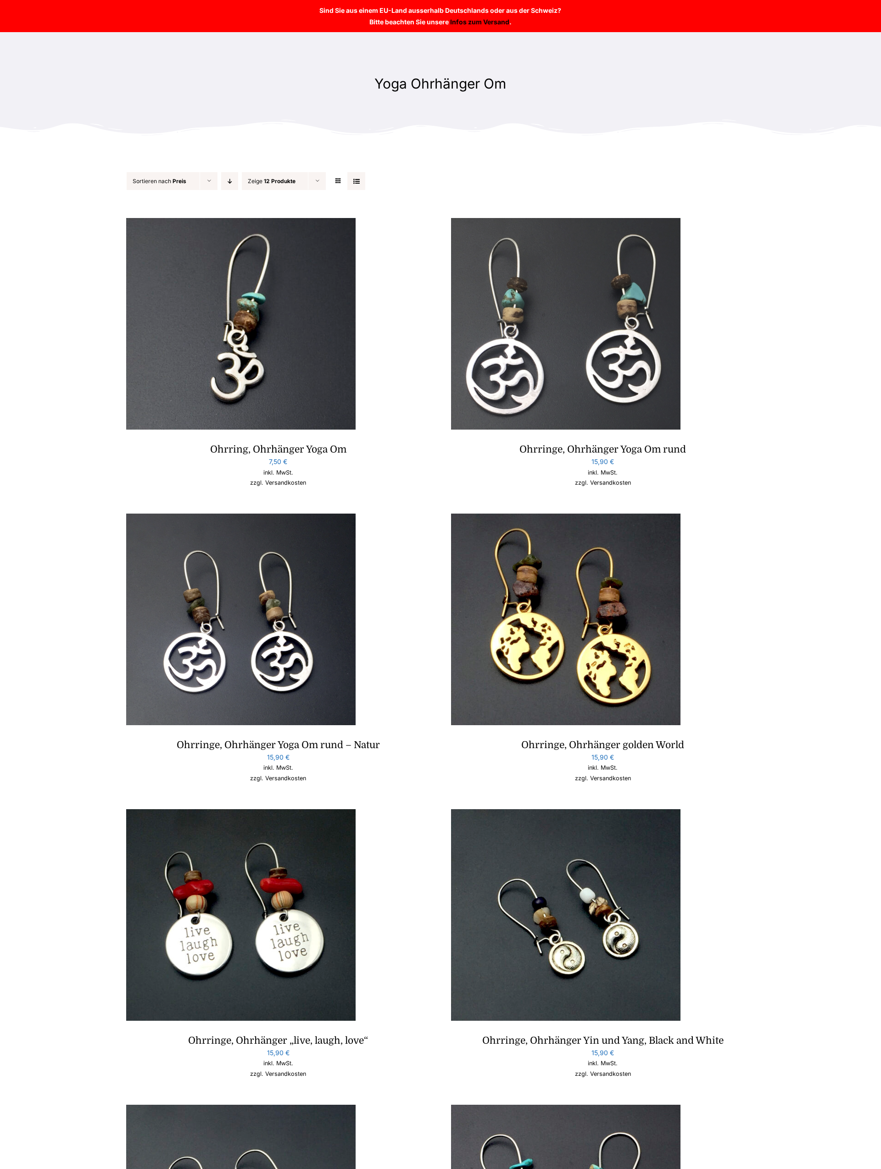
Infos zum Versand (479, 22)
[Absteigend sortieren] (230, 181)
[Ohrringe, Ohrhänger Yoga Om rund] (565, 224)
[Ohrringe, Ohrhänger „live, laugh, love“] (241, 815)
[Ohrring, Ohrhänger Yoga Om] (241, 224)
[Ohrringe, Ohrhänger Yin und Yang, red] (241, 1110)
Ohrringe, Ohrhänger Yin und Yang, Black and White (603, 1040)
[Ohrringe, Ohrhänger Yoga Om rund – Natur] (241, 519)
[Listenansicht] (356, 181)
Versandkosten (285, 482)
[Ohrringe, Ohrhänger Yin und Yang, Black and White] (565, 815)
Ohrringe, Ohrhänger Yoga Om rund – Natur (278, 744)
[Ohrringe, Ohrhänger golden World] (565, 519)
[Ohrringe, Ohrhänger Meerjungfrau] (565, 1110)
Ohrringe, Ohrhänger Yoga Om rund (602, 449)
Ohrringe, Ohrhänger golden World (602, 744)
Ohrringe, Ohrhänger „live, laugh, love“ (278, 1040)
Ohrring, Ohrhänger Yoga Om (278, 449)
